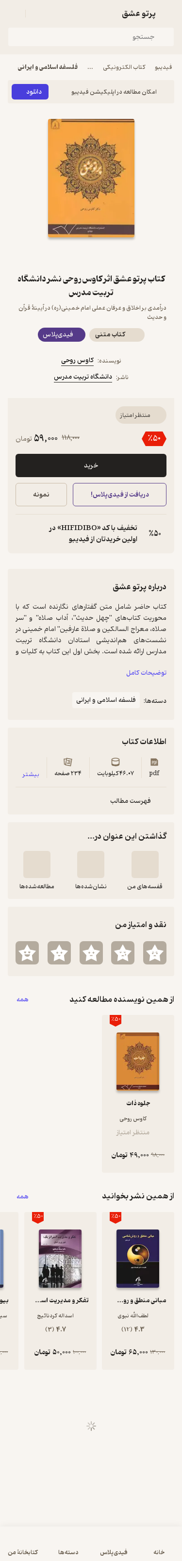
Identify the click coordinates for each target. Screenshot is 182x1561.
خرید (91, 465)
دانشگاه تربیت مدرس (83, 377)
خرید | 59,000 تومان (48, 1548)
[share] (68, 255)
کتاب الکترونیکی (124, 67)
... (90, 67)
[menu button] (13, 13)
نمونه (41, 495)
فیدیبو (163, 67)
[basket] (37, 13)
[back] (168, 13)
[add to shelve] (145, 864)
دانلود (34, 92)
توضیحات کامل (146, 673)
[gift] (91, 255)
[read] (36, 864)
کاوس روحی (77, 360)
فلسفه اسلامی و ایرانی (48, 67)
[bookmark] (114, 255)
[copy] (23, 534)
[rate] (154, 952)
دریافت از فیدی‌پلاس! (119, 495)
